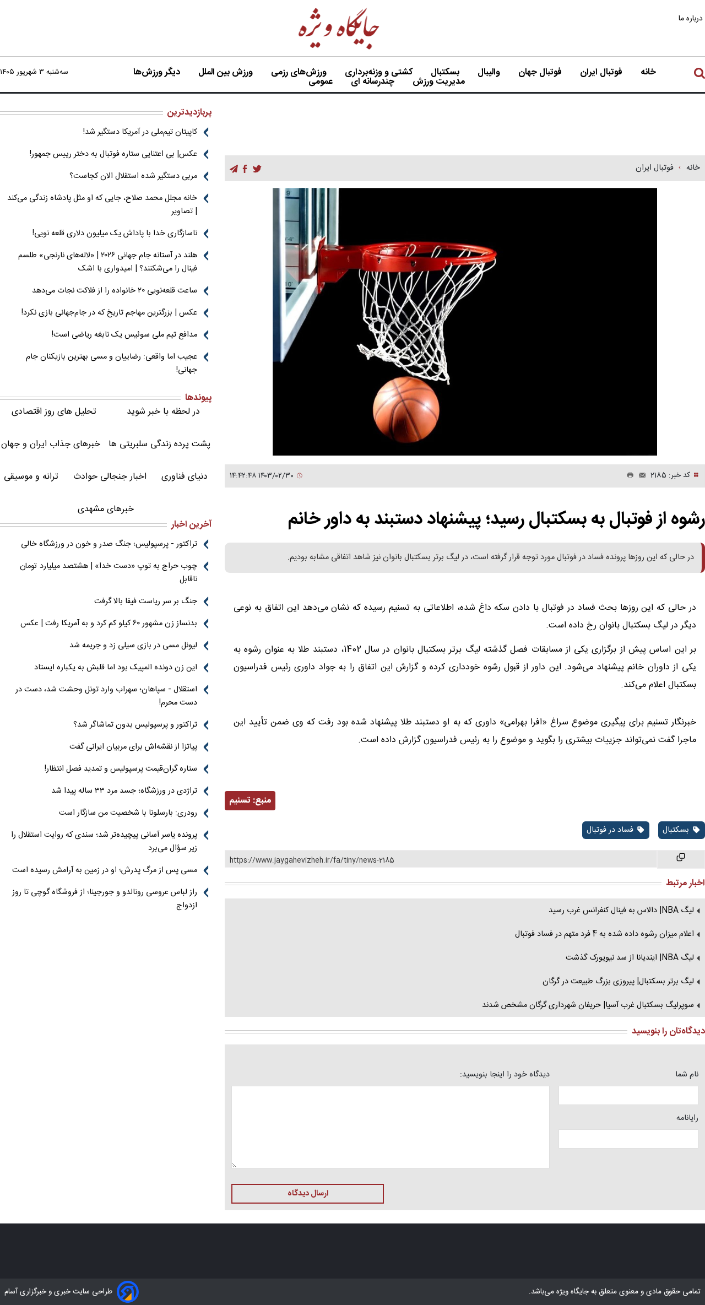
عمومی (321, 82)
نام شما (686, 1074)
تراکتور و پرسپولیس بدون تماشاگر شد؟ (135, 725)
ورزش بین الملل (226, 73)
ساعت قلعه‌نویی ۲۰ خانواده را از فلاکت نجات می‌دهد (114, 290)
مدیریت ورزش (440, 82)
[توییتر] (257, 168)
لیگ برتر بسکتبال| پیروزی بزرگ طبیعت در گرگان (618, 981)
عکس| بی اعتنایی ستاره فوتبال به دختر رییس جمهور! (113, 154)
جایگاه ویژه (571, 1292)
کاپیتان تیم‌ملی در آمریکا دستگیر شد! (140, 132)
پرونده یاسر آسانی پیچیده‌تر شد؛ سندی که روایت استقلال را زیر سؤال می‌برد (104, 842)
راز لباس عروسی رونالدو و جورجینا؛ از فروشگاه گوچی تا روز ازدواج (104, 899)
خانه (648, 73)
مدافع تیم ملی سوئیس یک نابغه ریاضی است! (124, 335)
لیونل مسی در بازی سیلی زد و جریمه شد (133, 645)
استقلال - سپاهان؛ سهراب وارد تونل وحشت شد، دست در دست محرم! (106, 696)
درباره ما (692, 18)
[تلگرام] (234, 168)
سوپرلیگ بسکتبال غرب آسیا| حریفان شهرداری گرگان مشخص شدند (588, 1005)
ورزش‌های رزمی (300, 73)
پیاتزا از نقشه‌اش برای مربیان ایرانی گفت (133, 747)
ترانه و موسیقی (31, 476)
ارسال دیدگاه (308, 1193)
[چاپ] (628, 476)
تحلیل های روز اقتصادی (54, 411)
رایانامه (687, 1118)
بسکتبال (446, 73)
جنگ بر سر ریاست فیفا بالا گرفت (145, 601)
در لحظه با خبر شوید (163, 411)
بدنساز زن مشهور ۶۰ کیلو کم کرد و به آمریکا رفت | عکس (108, 623)
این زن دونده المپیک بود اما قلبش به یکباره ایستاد (115, 667)
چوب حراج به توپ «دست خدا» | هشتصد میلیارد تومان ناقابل (108, 573)
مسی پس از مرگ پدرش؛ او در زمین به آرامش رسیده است (104, 870)
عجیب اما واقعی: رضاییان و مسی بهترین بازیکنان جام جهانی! (111, 363)
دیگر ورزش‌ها (157, 73)
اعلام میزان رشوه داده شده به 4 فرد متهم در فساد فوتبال (604, 934)
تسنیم (240, 800)
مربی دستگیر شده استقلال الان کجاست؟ (133, 176)
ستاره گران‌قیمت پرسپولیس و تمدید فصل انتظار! (121, 769)
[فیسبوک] (245, 168)
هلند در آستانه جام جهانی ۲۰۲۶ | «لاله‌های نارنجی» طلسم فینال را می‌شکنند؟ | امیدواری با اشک (107, 262)
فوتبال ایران (602, 73)
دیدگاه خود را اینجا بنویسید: (505, 1074)
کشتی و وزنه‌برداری (380, 73)
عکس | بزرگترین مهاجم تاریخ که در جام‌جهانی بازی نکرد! (109, 313)
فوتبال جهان (541, 73)
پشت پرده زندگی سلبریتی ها (159, 444)
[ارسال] (640, 476)
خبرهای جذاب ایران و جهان (50, 444)
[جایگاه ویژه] (339, 48)
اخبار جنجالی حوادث (110, 476)
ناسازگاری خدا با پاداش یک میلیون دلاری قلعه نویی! (114, 233)
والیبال (490, 73)
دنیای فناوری (184, 476)
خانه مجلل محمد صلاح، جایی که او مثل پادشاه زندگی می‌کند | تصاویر (102, 205)
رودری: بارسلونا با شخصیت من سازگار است (128, 813)
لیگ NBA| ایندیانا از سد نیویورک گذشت (630, 958)
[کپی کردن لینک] (681, 859)
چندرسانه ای (374, 82)
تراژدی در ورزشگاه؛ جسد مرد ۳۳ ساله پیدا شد (124, 791)
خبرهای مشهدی (106, 509)
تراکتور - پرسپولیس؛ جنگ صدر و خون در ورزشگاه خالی (109, 544)
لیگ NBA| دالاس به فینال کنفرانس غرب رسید (621, 910)
